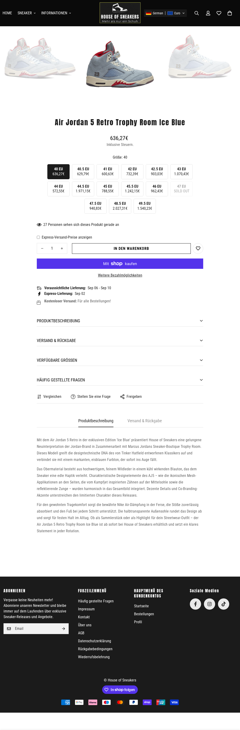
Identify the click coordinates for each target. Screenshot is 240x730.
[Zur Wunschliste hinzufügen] (198, 248)
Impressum (86, 609)
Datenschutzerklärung (94, 641)
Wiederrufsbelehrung (94, 657)
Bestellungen (144, 614)
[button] (165, 13)
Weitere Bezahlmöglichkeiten (120, 275)
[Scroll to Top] (230, 704)
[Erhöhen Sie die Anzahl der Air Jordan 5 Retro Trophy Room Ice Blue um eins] (62, 248)
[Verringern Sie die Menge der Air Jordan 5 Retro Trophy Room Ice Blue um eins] (42, 248)
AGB (81, 633)
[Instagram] (209, 604)
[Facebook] (195, 604)
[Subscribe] (63, 628)
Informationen (54, 13)
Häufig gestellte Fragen (96, 601)
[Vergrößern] (70, 40)
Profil (138, 622)
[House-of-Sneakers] (120, 13)
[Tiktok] (223, 604)
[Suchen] (197, 13)
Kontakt (84, 617)
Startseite (141, 606)
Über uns (84, 625)
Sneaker (25, 13)
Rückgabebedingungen (95, 649)
